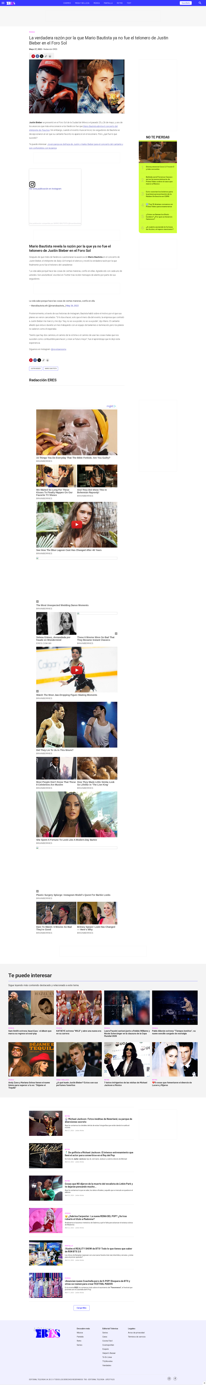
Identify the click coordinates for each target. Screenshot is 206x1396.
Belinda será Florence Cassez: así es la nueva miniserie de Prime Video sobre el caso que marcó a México (159, 180)
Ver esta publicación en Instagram (45, 188)
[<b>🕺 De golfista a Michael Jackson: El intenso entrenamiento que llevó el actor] (45, 1155)
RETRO (106, 1080)
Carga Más (81, 1308)
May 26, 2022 (72, 305)
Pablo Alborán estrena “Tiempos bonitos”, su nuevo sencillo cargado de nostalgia (174, 1032)
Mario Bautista (51, 368)
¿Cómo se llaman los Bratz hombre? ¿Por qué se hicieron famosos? (159, 216)
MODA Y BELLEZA (62, 1080)
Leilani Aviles (79, 1130)
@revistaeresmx (58, 349)
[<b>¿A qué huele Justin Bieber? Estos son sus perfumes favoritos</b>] (79, 1059)
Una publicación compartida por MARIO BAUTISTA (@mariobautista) (55, 223)
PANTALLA (69, 1246)
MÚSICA (32, 32)
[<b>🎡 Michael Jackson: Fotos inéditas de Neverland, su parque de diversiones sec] (45, 1123)
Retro (120, 3)
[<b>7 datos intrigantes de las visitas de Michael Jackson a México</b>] (127, 1059)
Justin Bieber (36, 368)
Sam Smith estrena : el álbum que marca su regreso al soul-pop (30, 1032)
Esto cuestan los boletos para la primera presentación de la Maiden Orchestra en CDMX (159, 193)
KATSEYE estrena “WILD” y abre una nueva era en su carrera (78, 1032)
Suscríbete (186, 3)
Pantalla (108, 3)
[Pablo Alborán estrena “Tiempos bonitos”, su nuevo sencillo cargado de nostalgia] (175, 1008)
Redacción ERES (50, 49)
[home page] (10, 3)
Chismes (67, 3)
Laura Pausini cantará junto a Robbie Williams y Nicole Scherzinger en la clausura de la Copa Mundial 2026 (127, 1033)
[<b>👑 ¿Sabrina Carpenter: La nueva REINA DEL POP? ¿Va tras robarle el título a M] (45, 1220)
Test (129, 3)
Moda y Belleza (82, 3)
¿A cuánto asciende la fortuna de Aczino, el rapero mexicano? (160, 228)
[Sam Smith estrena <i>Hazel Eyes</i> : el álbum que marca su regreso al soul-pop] (31, 1008)
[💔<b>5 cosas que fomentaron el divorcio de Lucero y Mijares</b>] (175, 1059)
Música (97, 3)
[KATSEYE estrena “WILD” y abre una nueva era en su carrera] (79, 1008)
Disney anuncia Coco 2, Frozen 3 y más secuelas (160, 167)
